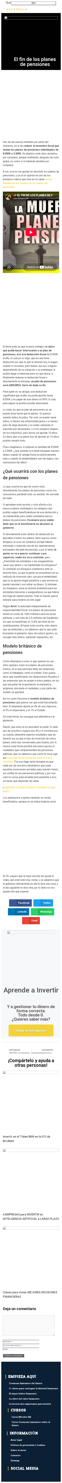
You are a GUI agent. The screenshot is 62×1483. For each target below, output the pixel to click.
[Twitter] (18, 1476)
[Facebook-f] (10, 1476)
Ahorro (20, 9)
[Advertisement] (31, 103)
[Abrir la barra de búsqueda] (8, 3)
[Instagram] (35, 1476)
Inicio (9, 9)
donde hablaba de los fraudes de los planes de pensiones (27, 183)
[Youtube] (26, 1476)
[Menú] (33, 3)
